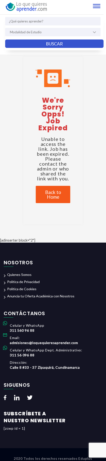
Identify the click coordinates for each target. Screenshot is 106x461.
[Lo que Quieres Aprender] (26, 6)
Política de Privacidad (23, 282)
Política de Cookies (21, 289)
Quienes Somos (19, 274)
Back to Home (53, 194)
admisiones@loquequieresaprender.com (44, 343)
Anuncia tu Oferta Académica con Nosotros (40, 296)
